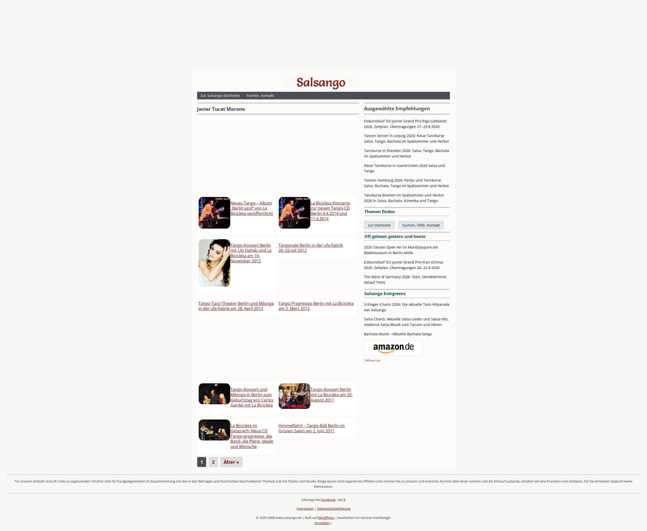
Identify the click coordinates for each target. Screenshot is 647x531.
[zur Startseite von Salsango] (321, 82)
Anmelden (322, 523)
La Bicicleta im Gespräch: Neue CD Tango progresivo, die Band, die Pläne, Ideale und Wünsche (251, 436)
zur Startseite (379, 225)
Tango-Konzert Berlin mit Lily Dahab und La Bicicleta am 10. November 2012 (250, 253)
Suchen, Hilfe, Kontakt (421, 225)
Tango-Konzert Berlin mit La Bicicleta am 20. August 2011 (332, 395)
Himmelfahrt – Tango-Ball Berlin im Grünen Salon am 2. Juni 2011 (312, 428)
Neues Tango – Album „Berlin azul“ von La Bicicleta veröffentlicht (251, 208)
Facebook (328, 499)
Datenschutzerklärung (333, 508)
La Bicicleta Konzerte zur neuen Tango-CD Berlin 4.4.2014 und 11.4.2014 (330, 211)
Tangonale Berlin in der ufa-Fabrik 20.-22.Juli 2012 (311, 247)
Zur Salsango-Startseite (220, 95)
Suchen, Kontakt (260, 95)
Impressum (305, 508)
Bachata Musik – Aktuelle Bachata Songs (398, 333)
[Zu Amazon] (393, 354)
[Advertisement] (323, 36)
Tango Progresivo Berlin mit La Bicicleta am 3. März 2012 (316, 306)
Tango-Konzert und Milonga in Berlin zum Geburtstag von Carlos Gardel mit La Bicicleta (251, 397)
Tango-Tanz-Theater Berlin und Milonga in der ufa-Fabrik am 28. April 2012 (236, 306)
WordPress (326, 517)
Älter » (231, 462)
